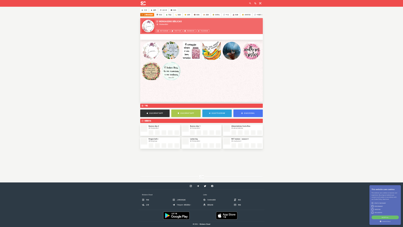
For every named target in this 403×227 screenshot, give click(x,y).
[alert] (385, 205)
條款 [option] (239, 200)
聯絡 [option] (239, 205)
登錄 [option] (147, 200)
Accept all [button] (385, 217)
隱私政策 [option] (210, 205)
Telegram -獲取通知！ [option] (184, 205)
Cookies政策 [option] (211, 200)
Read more (386, 199)
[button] (255, 3)
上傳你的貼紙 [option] (181, 200)
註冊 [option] (147, 205)
